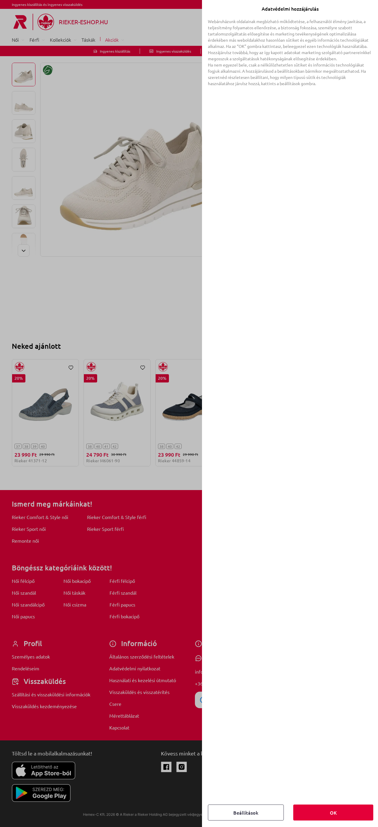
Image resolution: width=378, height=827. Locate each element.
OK (333, 812)
